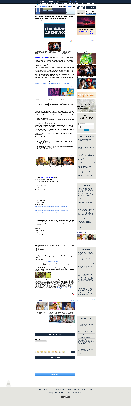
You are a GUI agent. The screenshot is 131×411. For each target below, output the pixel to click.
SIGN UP (81, 121)
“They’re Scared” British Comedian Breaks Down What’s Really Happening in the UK (85, 350)
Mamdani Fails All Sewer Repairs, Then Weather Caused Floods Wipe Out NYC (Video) (85, 176)
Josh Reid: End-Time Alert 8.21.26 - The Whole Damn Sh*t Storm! (85, 267)
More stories (50, 12)
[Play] (86, 22)
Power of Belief (58, 3)
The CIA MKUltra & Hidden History (84, 337)
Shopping (88, 3)
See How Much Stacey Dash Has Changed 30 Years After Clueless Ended (55, 313)
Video (77, 3)
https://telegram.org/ (91, 104)
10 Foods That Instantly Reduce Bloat (84, 64)
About (40, 389)
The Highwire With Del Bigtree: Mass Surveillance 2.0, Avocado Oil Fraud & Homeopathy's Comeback (85, 199)
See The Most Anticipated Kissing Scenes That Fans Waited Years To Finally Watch (67, 166)
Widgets (90, 389)
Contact (55, 389)
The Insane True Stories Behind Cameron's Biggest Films (42, 97)
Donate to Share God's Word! (86, 33)
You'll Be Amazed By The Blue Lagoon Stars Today (90, 243)
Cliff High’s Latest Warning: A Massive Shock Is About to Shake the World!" (86, 167)
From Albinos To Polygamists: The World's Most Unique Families (68, 326)
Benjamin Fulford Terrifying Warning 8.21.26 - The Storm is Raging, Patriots (86, 140)
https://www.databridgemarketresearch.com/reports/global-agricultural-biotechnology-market (51, 210)
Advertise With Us (47, 389)
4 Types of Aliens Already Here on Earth (85, 321)
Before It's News (46, 1)
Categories (92, 3)
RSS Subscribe (84, 389)
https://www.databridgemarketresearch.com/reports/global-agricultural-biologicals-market (52, 83)
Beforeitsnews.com (44, 6)
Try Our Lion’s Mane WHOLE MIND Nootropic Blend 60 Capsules (47, 261)
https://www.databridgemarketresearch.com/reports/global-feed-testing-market (49, 212)
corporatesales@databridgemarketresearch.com (47, 240)
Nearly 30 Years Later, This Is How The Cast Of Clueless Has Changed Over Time (86, 89)
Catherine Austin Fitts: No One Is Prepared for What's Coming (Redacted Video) (86, 210)
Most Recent (84, 3)
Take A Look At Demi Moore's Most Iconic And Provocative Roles (41, 326)
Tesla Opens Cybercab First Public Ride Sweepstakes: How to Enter (85, 332)
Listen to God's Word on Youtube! (86, 31)
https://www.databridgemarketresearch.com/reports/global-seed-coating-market (49, 214)
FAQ (52, 389)
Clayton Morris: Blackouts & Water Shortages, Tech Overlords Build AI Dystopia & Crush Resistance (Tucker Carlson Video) (86, 194)
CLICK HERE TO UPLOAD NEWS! (90, 13)
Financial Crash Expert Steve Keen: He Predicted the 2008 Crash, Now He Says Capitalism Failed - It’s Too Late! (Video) (85, 289)
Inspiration (71, 3)
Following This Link (39, 289)
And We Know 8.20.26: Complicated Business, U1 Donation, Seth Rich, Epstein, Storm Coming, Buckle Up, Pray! (86, 285)
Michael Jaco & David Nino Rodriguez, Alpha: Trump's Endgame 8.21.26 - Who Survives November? (86, 144)
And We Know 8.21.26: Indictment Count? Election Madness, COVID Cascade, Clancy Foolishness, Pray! (86, 155)
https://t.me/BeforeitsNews (82, 108)
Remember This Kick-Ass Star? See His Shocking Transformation (85, 313)
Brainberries (37, 99)
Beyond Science (52, 3)
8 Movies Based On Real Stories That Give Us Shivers (54, 97)
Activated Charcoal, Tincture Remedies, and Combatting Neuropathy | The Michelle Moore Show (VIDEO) (86, 218)
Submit (86, 130)
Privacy (60, 389)
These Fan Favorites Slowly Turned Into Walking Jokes (66, 97)
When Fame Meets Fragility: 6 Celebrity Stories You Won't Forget (85, 52)
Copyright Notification (75, 389)
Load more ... (55, 374)
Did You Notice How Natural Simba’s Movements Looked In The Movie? (41, 166)
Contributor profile (45, 12)
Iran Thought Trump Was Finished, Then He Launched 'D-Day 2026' (86, 275)
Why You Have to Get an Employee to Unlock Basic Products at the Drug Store (86, 353)
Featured (41, 3)
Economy (44, 3)
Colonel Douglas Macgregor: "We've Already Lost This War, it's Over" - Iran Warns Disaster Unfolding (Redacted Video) (86, 293)
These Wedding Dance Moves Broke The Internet (85, 77)
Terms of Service (66, 389)
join (40, 248)
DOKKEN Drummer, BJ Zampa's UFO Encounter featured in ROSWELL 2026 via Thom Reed (85, 226)
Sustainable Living (65, 3)
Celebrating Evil (81, 334)
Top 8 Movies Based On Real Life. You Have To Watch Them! (68, 313)
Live (74, 3)
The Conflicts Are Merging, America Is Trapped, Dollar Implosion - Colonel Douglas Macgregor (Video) (86, 271)
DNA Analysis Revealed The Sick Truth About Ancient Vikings (53, 166)
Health (48, 3)
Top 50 (79, 3)
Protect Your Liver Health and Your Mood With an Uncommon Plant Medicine (86, 325)
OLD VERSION (90, 7)
